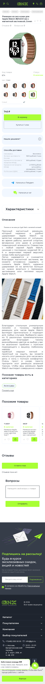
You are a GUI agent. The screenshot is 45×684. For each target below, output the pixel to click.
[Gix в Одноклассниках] (34, 661)
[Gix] (22, 4)
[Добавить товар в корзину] (15, 439)
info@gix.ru (31, 641)
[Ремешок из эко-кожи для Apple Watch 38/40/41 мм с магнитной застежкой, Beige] (30, 415)
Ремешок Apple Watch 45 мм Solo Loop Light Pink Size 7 (11, 432)
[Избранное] (38, 20)
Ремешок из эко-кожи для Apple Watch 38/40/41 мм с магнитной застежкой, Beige (30, 432)
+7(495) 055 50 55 (13, 641)
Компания (9, 629)
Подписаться (35, 579)
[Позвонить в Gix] (37, 3)
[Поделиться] (40, 20)
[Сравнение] (35, 20)
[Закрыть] (42, 669)
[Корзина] (41, 3)
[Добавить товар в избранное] (9, 439)
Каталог (7, 617)
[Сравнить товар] (5, 439)
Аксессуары (9, 386)
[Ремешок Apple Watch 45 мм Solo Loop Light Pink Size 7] (11, 415)
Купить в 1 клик (22, 125)
